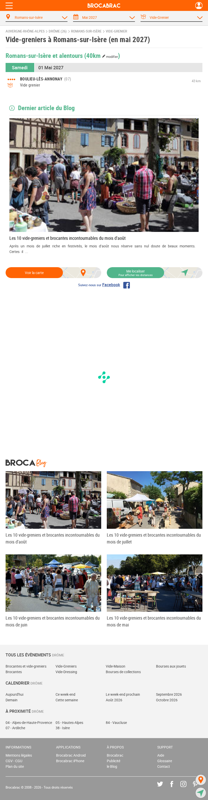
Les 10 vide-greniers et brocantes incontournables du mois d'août (67, 238)
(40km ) (102, 55)
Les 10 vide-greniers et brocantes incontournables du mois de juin (53, 621)
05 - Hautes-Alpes (69, 722)
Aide (160, 755)
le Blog (112, 766)
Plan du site (15, 766)
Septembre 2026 (169, 694)
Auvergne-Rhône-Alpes (25, 31)
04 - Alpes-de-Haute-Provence (29, 722)
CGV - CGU (14, 760)
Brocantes (14, 671)
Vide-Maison (115, 666)
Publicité (113, 760)
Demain (12, 699)
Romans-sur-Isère (86, 31)
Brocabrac (115, 755)
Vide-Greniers (66, 666)
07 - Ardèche (15, 727)
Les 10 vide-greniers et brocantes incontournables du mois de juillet (154, 538)
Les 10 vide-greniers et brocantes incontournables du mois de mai (154, 621)
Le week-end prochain (123, 694)
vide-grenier (116, 31)
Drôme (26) (58, 31)
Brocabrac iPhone (70, 760)
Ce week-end (65, 694)
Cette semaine (67, 699)
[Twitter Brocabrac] (163, 787)
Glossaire (164, 760)
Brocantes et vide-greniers (26, 666)
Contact (163, 766)
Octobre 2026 (167, 699)
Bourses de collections (123, 671)
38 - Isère (63, 727)
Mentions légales (19, 755)
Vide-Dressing (66, 671)
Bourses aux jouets (171, 666)
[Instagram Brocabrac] (187, 787)
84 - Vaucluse (116, 722)
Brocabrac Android (71, 755)
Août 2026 (114, 699)
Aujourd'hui (14, 694)
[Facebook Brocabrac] (175, 787)
